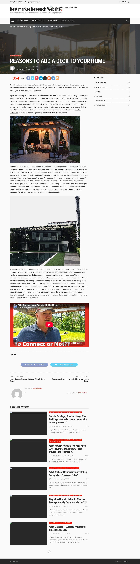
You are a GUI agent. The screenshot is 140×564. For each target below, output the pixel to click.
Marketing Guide (68, 21)
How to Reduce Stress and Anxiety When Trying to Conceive (27, 380)
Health (113, 92)
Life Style (76, 468)
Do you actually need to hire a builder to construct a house (70, 380)
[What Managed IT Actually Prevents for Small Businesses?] (28, 533)
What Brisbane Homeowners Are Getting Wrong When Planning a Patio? (68, 474)
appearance (62, 169)
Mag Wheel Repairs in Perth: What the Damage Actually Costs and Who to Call (68, 501)
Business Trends (38, 21)
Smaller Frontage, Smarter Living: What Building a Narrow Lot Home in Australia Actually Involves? (68, 419)
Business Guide (23, 21)
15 (88, 455)
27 (88, 506)
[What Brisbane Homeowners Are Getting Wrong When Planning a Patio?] (28, 478)
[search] (127, 21)
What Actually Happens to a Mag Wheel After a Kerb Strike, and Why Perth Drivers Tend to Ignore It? (67, 448)
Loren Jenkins (20, 67)
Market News (53, 21)
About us (127, 561)
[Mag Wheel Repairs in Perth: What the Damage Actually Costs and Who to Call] (28, 506)
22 (88, 533)
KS (15, 355)
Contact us (118, 561)
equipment (83, 295)
